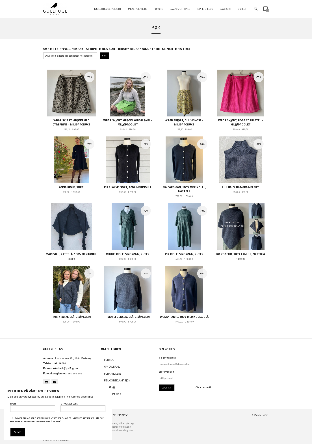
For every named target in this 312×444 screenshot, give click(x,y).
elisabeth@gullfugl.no (65, 368)
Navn (13, 403)
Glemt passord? (203, 387)
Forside (109, 360)
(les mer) (56, 421)
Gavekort (225, 8)
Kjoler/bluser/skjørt (107, 8)
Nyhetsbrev (120, 415)
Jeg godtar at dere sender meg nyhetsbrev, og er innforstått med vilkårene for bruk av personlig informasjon (57, 419)
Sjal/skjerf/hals (180, 8)
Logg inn (109, 387)
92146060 (60, 363)
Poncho (158, 8)
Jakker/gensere (137, 8)
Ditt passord (166, 372)
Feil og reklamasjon (117, 380)
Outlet (242, 8)
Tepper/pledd (205, 8)
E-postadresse (167, 358)
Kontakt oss (112, 394)
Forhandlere (112, 374)
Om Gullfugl (112, 367)
